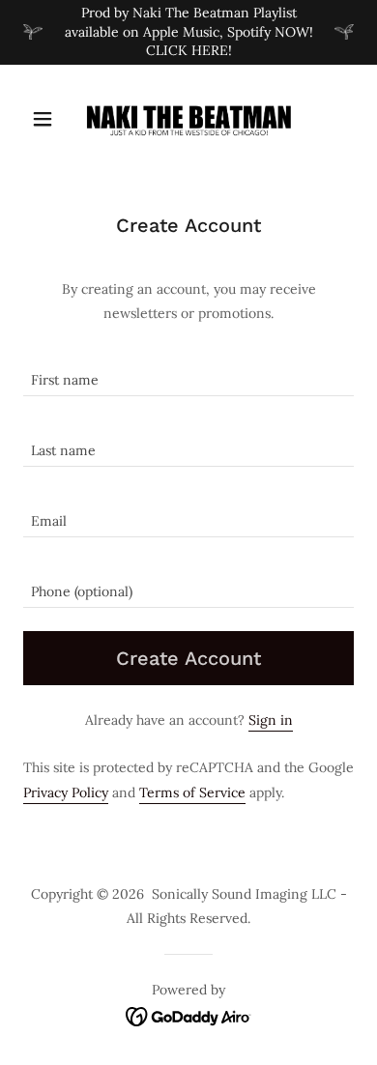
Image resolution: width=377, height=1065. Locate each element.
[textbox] (188, 372)
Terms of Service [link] (192, 792)
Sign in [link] (270, 720)
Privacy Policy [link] (65, 792)
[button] (47, 119)
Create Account (188, 658)
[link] (188, 119)
